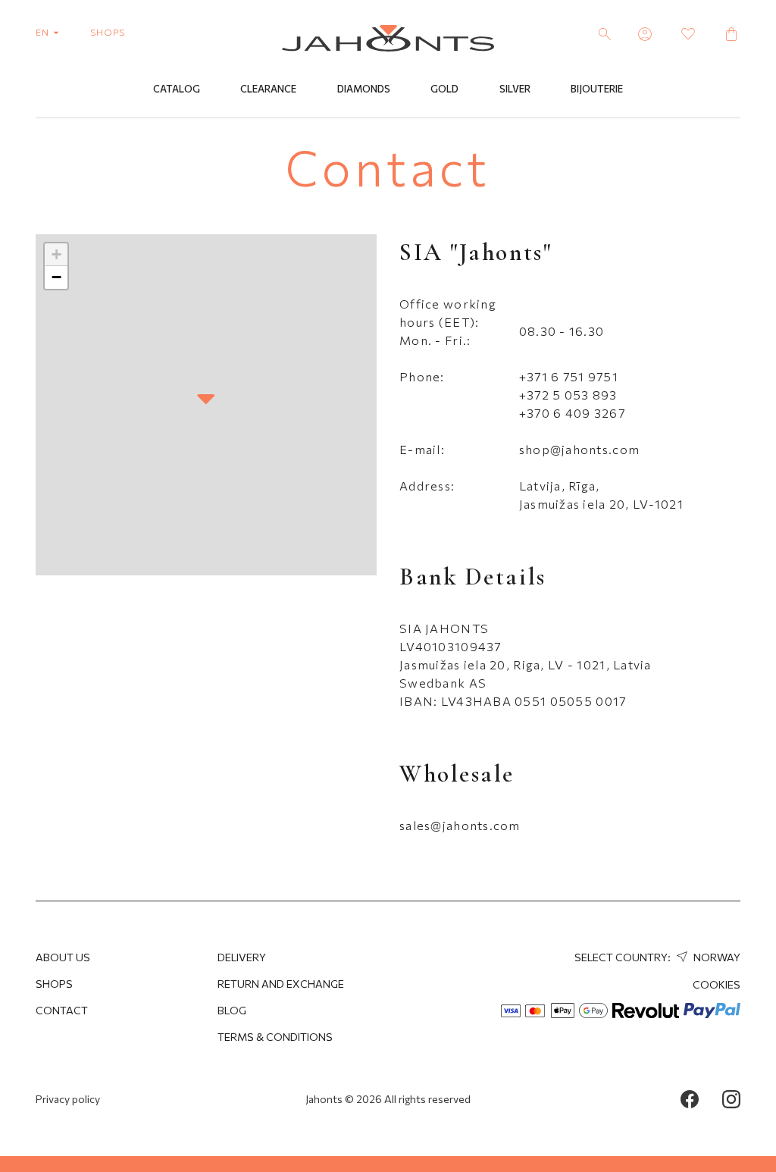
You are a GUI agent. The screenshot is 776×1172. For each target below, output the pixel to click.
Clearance (268, 89)
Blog (231, 1010)
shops (107, 32)
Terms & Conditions (275, 1036)
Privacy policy (68, 1098)
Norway (715, 957)
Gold (444, 89)
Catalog (176, 89)
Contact (62, 1010)
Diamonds (363, 89)
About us (63, 957)
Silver (514, 89)
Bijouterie (597, 89)
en (44, 32)
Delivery (241, 957)
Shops (54, 983)
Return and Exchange (280, 983)
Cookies (716, 984)
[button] (206, 399)
